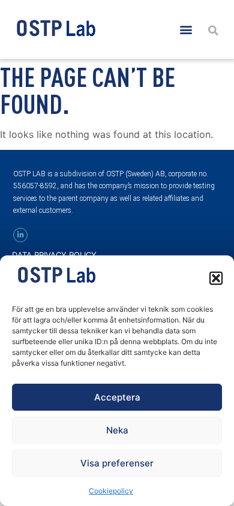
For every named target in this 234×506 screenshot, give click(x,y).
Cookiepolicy (111, 490)
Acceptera (117, 397)
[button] (216, 278)
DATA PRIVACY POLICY (54, 255)
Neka (117, 430)
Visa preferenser (117, 463)
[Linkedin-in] (20, 235)
